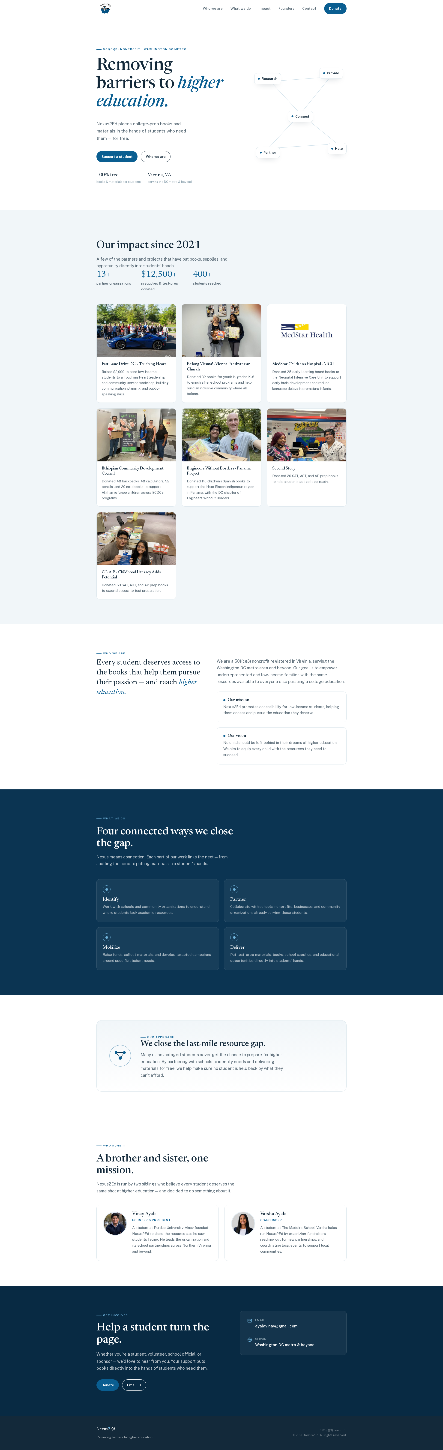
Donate (335, 8)
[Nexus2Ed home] (105, 8)
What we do (240, 8)
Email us (134, 1385)
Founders (286, 8)
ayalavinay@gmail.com (276, 1326)
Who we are (213, 8)
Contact (309, 8)
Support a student (117, 157)
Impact (265, 8)
